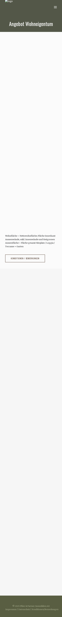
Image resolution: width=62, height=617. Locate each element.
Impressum (11, 609)
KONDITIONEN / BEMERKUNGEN (25, 258)
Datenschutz (24, 609)
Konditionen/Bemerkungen (45, 609)
